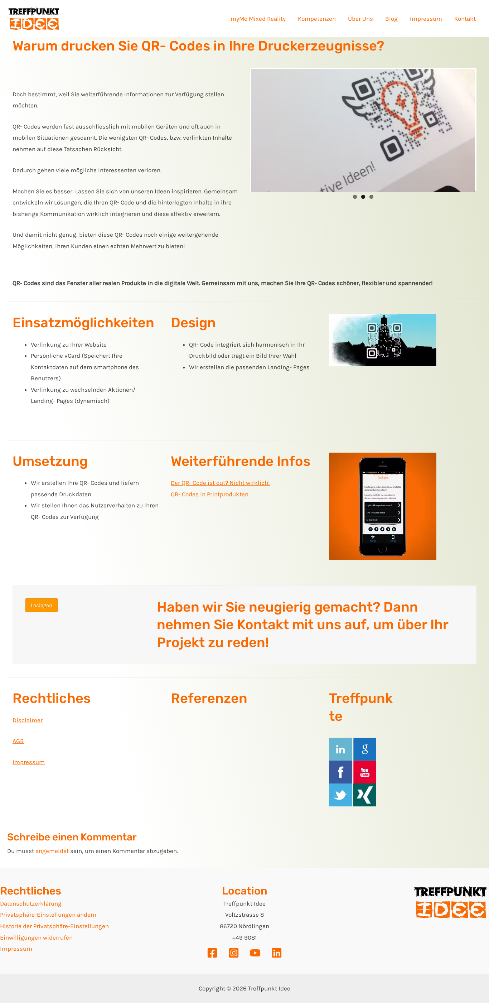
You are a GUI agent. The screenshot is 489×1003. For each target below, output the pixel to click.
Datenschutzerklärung (31, 903)
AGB (18, 740)
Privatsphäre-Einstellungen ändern (48, 914)
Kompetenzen (317, 18)
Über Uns (360, 18)
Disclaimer (28, 720)
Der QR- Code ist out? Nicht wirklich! (220, 482)
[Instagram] (233, 952)
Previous (240, 129)
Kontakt (465, 18)
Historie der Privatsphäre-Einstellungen (54, 926)
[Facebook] (212, 952)
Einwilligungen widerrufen (36, 937)
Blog (391, 18)
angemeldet (52, 850)
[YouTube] (255, 952)
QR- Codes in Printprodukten (209, 494)
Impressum (426, 18)
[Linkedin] (276, 952)
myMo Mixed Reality (258, 18)
